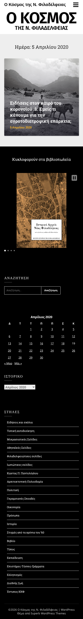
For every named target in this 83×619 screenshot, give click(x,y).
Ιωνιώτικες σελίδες (19, 465)
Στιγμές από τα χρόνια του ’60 (25, 532)
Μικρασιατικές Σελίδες (22, 439)
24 (52, 350)
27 (9, 357)
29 (30, 357)
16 (41, 343)
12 (73, 336)
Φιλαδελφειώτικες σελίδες (24, 456)
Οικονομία (13, 507)
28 (20, 357)
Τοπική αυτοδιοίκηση (20, 431)
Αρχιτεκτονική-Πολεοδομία (25, 481)
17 (52, 343)
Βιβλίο (11, 541)
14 (20, 343)
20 (9, 350)
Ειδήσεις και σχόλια (20, 422)
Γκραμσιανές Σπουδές (21, 498)
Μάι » (18, 363)
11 (62, 336)
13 (9, 343)
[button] (74, 178)
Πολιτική (13, 490)
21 (20, 350)
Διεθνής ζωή (15, 583)
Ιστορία (12, 524)
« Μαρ (8, 363)
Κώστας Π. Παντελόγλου (22, 473)
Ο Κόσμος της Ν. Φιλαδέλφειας (35, 4)
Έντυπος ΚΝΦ (16, 591)
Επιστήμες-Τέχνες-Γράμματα (25, 566)
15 (30, 343)
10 (52, 336)
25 (62, 350)
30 (41, 357)
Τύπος (11, 549)
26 (73, 350)
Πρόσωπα (13, 515)
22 (30, 350)
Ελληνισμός (14, 575)
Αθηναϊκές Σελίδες (19, 447)
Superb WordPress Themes (48, 613)
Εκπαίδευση (15, 558)
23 (41, 350)
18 (62, 343)
